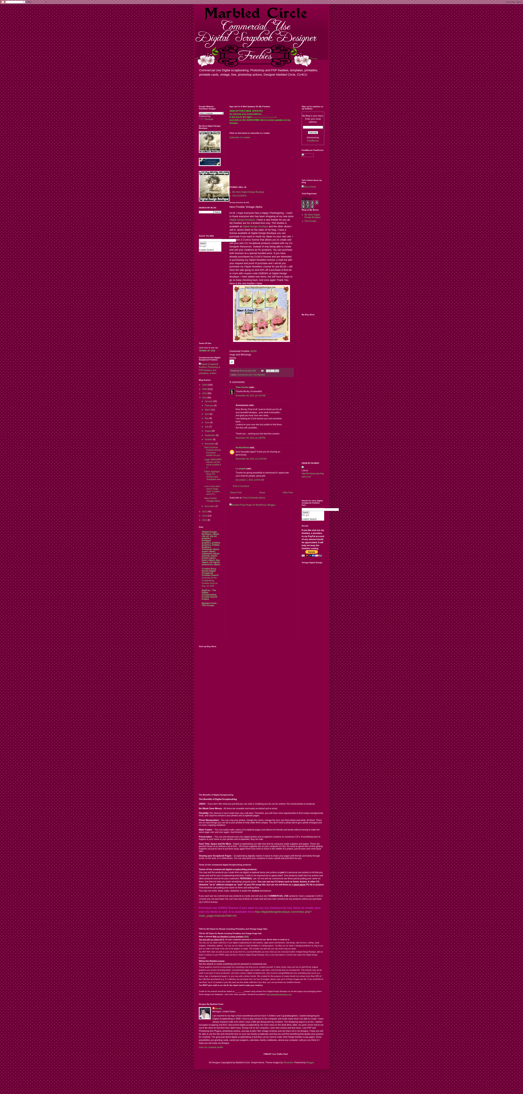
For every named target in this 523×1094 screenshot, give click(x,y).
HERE (253, 351)
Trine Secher (242, 387)
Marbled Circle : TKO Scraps (210, 604)
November (210, 444)
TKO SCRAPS (239, 196)
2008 (205, 385)
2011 (204, 397)
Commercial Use (244, 375)
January (209, 401)
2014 (205, 520)
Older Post (288, 492)
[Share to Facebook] (275, 371)
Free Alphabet (259, 375)
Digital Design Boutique (242, 219)
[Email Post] (262, 371)
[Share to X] (272, 371)
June (207, 422)
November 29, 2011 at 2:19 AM (250, 395)
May (207, 418)
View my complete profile (211, 1047)
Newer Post (235, 492)
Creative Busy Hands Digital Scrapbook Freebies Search (210, 572)
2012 (205, 511)
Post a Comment (241, 486)
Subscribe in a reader (239, 137)
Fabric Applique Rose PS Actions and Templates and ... (212, 476)
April (207, 414)
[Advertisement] (252, 162)
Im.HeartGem (242, 447)
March (208, 410)
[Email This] (267, 371)
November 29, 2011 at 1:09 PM (250, 438)
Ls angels (241, 468)
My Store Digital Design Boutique (248, 192)
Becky (218, 1008)
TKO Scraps (310, 221)
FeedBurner (313, 141)
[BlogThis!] (270, 371)
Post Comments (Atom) (254, 498)
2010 (205, 393)
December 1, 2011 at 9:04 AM (250, 480)
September (210, 435)
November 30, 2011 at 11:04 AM (251, 459)
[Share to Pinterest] (277, 371)
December (210, 506)
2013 (205, 516)
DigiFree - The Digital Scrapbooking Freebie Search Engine (209, 594)
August (208, 431)
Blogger (310, 1062)
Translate (208, 119)
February (209, 405)
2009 (205, 389)
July (207, 427)
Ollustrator (288, 1062)
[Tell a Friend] (309, 187)
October (209, 439)
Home (262, 492)
